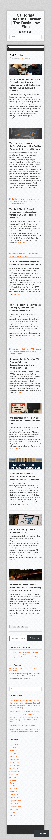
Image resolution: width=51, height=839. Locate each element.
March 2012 (13, 815)
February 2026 (14, 759)
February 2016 (14, 797)
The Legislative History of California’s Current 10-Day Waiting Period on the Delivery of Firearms (25, 146)
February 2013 (14, 809)
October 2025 (14, 768)
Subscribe (34, 638)
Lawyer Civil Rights (33, 657)
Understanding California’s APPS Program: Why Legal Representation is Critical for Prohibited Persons (24, 363)
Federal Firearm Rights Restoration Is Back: (24, 711)
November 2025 (14, 765)
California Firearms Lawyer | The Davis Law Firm (25, 20)
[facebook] (23, 32)
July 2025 (12, 777)
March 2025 (13, 789)
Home (21, 58)
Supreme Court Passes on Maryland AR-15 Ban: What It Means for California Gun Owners (24, 476)
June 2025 (13, 780)
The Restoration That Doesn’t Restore (22, 725)
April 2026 (12, 753)
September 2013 (15, 806)
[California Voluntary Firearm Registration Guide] (25, 520)
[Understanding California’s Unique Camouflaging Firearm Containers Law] (25, 408)
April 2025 (12, 786)
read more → (23, 118)
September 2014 (15, 800)
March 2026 (13, 756)
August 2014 (13, 803)
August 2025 (13, 774)
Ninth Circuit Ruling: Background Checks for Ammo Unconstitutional (25, 263)
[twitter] (20, 32)
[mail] (30, 32)
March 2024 (13, 792)
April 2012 (12, 812)
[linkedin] (27, 32)
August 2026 (13, 745)
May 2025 (12, 783)
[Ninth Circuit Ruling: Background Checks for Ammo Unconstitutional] (25, 255)
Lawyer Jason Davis (19, 652)
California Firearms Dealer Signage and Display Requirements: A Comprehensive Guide (25, 307)
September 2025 (15, 771)
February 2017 (14, 795)
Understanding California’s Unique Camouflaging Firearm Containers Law (25, 420)
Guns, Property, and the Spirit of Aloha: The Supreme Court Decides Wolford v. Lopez (24, 730)
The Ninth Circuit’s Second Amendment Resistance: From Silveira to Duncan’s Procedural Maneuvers (23, 213)
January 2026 (14, 762)
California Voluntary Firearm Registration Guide (22, 531)
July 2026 (12, 748)
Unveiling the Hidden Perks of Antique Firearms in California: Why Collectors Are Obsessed (25, 587)
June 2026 (13, 750)
